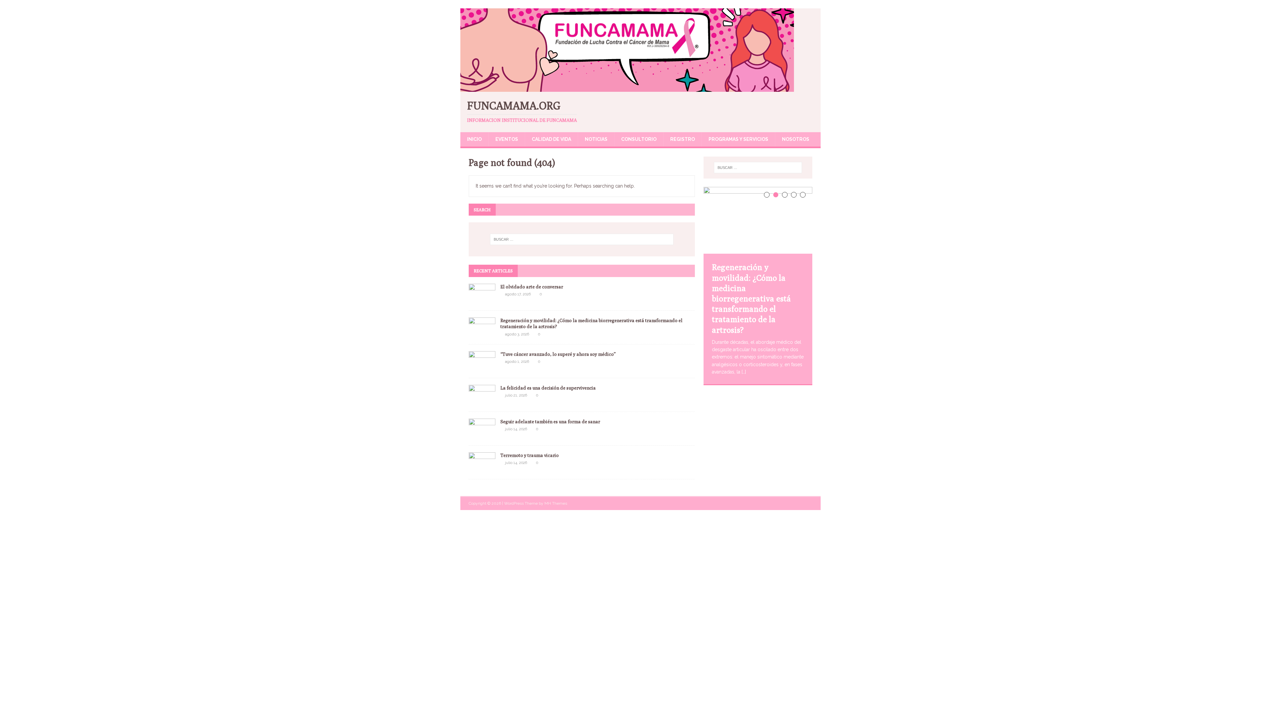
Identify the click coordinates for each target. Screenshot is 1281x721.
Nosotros (795, 139)
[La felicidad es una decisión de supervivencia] (482, 401)
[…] (744, 372)
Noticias (596, 139)
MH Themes (555, 503)
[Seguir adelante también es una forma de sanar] (482, 435)
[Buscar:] (582, 239)
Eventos (506, 139)
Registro (682, 139)
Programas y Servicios (738, 139)
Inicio (474, 139)
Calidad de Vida (551, 139)
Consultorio (639, 139)
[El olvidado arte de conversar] (482, 300)
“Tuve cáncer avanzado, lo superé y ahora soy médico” (558, 354)
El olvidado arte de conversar (531, 286)
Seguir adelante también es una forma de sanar (550, 421)
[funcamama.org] (627, 88)
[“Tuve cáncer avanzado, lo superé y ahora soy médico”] (482, 367)
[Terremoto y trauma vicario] (482, 468)
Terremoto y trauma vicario (530, 455)
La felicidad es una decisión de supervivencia (548, 388)
